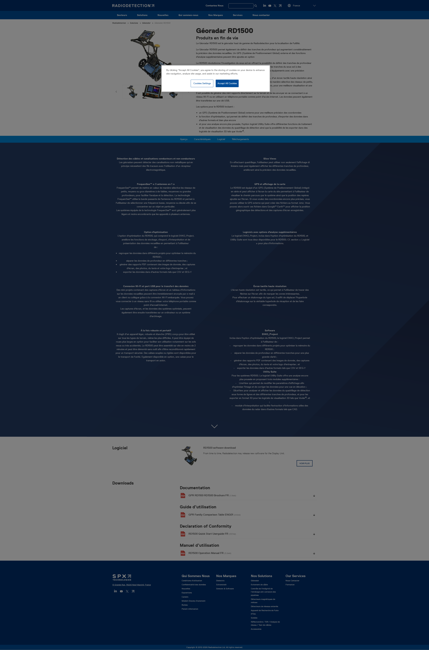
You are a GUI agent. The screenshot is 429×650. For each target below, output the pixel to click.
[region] (215, 78)
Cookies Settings (202, 83)
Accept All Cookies (227, 83)
